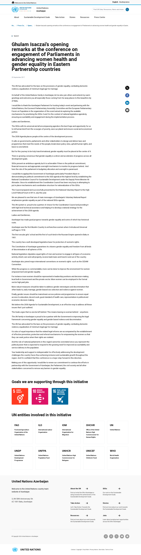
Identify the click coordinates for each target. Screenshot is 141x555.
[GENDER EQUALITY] (20, 396)
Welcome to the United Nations (25, 3)
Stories (106, 503)
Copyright (79, 549)
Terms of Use (109, 549)
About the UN (75, 489)
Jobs (105, 515)
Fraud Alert (86, 549)
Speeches (31, 25)
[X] (127, 88)
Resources (74, 515)
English (115, 2)
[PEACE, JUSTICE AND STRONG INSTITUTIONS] (60, 396)
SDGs (105, 489)
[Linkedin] (127, 103)
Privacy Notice (94, 549)
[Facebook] (127, 95)
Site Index (101, 549)
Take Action (75, 503)
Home (14, 25)
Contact (73, 549)
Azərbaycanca (124, 2)
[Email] (127, 110)
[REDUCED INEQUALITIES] (40, 396)
